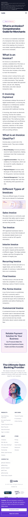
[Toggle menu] (25, 13)
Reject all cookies (14, 513)
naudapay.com (14, 9)
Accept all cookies (14, 509)
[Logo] (3, 13)
